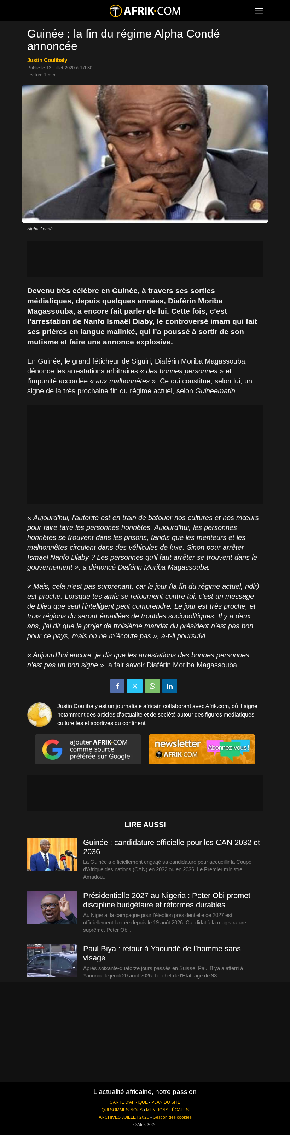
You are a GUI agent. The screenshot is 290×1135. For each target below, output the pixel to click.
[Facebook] (117, 686)
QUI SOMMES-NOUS (122, 1109)
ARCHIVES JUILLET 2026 (124, 1117)
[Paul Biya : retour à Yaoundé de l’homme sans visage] (52, 961)
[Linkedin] (169, 686)
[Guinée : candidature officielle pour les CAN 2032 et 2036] (52, 855)
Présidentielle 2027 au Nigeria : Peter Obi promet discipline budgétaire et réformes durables (166, 900)
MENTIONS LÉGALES (167, 1109)
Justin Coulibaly (47, 60)
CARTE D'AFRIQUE (129, 1102)
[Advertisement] (145, 259)
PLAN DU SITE (165, 1102)
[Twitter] (135, 686)
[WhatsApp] (152, 686)
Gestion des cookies (172, 1117)
